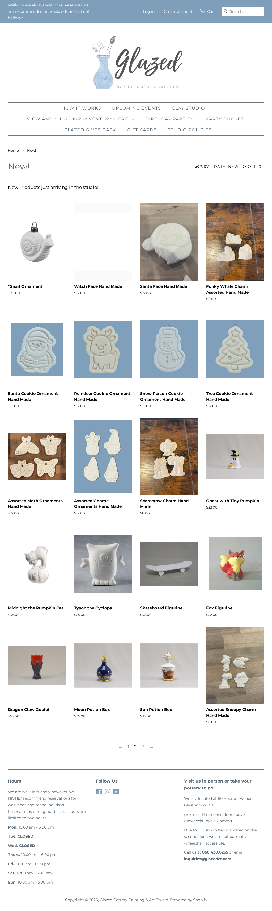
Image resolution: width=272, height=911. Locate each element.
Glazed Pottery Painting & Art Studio (134, 899)
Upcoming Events (136, 108)
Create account (178, 11)
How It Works (81, 108)
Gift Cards (142, 129)
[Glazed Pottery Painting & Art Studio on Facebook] (99, 793)
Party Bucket (225, 119)
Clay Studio (188, 108)
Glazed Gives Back (90, 129)
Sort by (202, 166)
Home (13, 150)
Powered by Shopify (188, 899)
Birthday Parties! (170, 119)
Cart (211, 11)
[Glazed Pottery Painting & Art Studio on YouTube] (116, 793)
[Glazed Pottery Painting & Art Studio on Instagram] (107, 793)
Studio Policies (190, 129)
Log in (149, 11)
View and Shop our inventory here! (79, 119)
